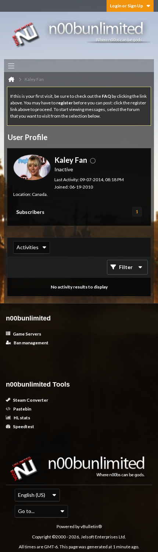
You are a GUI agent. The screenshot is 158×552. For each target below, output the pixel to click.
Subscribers (30, 212)
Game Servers (26, 334)
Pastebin (21, 409)
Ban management (31, 342)
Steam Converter (30, 400)
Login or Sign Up (126, 5)
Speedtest (23, 426)
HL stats (21, 417)
